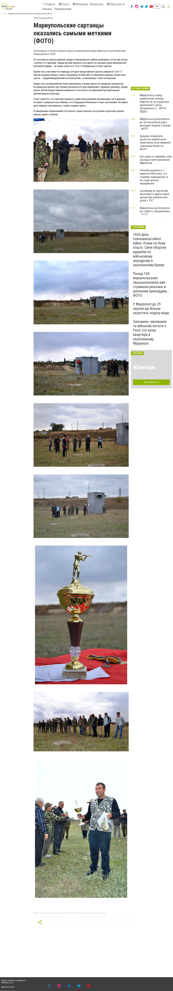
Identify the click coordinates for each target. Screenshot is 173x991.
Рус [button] (157, 6)
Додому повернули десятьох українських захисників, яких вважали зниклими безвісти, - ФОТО (155, 142)
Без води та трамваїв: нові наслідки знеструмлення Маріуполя (156, 160)
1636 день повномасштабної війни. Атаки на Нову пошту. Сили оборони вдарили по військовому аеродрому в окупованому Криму (149, 249)
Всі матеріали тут (151, 382)
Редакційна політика (63, 9)
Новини (50, 4)
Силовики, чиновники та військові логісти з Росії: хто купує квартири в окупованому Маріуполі (150, 332)
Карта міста (117, 4)
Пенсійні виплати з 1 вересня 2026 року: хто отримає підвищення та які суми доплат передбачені (154, 177)
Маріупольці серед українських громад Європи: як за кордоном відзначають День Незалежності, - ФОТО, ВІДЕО (154, 103)
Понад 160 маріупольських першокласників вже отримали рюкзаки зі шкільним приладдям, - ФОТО (151, 284)
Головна (4, 14)
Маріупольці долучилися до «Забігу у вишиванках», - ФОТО (155, 211)
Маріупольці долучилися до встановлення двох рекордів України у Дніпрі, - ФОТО (155, 123)
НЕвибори (144, 367)
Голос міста (47, 9)
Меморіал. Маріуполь (89, 4)
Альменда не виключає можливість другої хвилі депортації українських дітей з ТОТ (154, 195)
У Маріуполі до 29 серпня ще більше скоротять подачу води (151, 308)
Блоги (65, 4)
